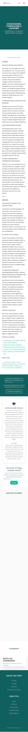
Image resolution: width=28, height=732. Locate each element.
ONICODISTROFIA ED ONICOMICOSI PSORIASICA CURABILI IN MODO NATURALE (13, 568)
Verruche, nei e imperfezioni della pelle (14, 349)
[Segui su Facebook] (11, 722)
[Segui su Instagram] (21, 722)
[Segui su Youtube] (16, 722)
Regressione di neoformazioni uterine (14, 347)
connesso (11, 663)
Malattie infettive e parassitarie (14, 33)
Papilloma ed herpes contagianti (12, 345)
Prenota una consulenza (14, 689)
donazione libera (18, 382)
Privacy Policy (14, 707)
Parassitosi (20, 527)
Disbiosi (14, 527)
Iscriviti (14, 482)
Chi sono (14, 680)
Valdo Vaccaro (10, 31)
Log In (14, 701)
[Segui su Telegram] (6, 722)
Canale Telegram (14, 713)
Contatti (14, 683)
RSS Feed (14, 704)
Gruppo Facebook (14, 710)
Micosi (14, 577)
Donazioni (14, 686)
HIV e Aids (14, 624)
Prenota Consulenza (14, 391)
